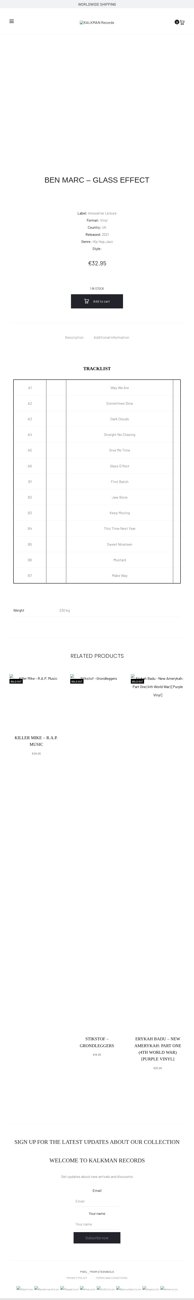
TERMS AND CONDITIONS (112, 1277)
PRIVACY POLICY (76, 1277)
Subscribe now (97, 1237)
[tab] (74, 337)
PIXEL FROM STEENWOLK (97, 1271)
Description (74, 337)
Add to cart (101, 301)
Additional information (111, 337)
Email (97, 1190)
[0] (182, 22)
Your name (97, 1213)
